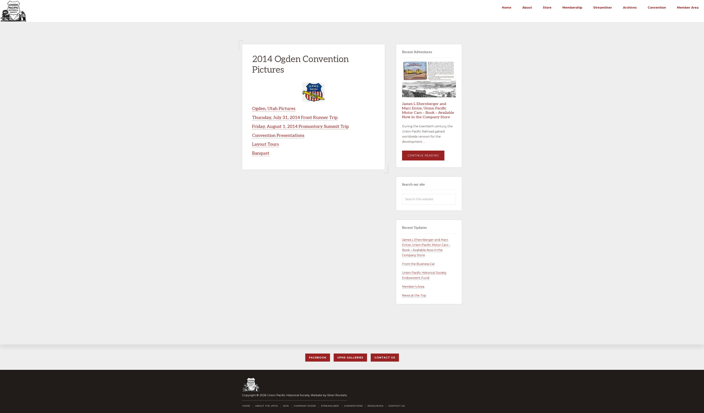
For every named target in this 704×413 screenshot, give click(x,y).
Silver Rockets (337, 395)
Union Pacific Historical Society (288, 395)
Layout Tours (265, 144)
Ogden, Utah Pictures (273, 108)
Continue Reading (426, 157)
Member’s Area (413, 286)
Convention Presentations (278, 135)
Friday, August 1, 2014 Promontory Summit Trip (300, 126)
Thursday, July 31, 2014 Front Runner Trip (295, 117)
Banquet (260, 153)
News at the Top (414, 295)
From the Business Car (418, 264)
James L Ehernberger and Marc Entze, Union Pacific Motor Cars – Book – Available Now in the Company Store (428, 110)
